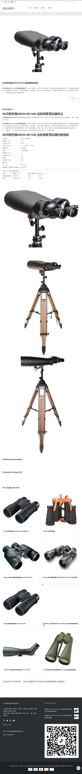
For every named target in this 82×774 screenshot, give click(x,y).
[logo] (8, 7)
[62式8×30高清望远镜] (61, 510)
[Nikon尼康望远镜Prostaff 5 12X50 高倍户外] (21, 510)
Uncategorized (16, 681)
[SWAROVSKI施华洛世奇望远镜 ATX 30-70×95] (21, 648)
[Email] (78, 98)
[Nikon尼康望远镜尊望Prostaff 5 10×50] (21, 602)
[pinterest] (14, 2)
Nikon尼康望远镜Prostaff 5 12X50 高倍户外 (16, 531)
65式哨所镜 (31, 681)
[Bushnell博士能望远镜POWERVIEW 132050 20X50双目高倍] (61, 556)
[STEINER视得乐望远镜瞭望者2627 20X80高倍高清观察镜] (61, 648)
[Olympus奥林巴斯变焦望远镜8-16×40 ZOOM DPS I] (21, 556)
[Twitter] (72, 98)
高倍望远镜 (60, 681)
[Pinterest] (75, 98)
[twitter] (6, 2)
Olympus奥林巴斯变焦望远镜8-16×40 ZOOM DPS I (18, 577)
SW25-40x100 (40, 681)
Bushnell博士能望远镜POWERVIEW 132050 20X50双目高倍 (60, 577)
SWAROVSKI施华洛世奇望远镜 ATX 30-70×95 (17, 670)
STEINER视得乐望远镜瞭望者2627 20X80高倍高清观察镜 (59, 670)
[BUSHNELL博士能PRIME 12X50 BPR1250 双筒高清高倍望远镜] (61, 602)
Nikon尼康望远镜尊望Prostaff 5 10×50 (14, 623)
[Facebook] (69, 98)
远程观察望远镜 (51, 681)
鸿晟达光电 (31, 766)
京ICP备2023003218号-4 (66, 766)
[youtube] (11, 2)
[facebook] (3, 2)
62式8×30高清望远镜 (49, 531)
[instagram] (8, 2)
